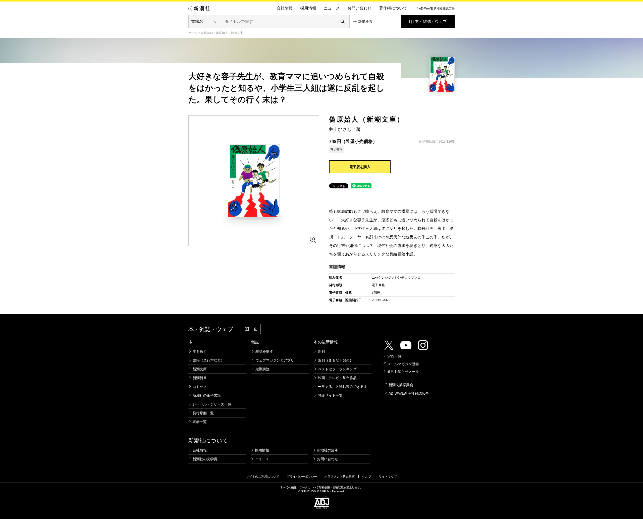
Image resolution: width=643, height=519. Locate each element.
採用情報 (308, 8)
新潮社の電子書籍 (207, 395)
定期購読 (262, 369)
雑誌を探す (264, 351)
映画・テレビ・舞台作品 (337, 378)
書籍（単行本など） (208, 360)
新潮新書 (200, 378)
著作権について (393, 8)
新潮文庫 (200, 369)
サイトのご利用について (262, 476)
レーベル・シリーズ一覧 (212, 404)
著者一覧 (200, 422)
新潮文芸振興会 (401, 385)
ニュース (332, 8)
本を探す (200, 351)
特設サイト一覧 (330, 395)
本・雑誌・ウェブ (431, 21)
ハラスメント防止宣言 (340, 476)
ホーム (192, 33)
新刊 (321, 351)
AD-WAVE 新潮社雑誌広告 (437, 8)
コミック (200, 387)
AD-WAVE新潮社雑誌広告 (409, 393)
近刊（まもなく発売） (335, 360)
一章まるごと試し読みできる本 (342, 387)
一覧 (253, 329)
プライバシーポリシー (302, 476)
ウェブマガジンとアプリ (274, 360)
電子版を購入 (359, 167)
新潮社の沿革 (327, 450)
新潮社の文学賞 (205, 459)
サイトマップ (388, 476)
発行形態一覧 (203, 413)
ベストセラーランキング (337, 369)
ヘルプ (366, 476)
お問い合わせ (359, 8)
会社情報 (285, 8)
